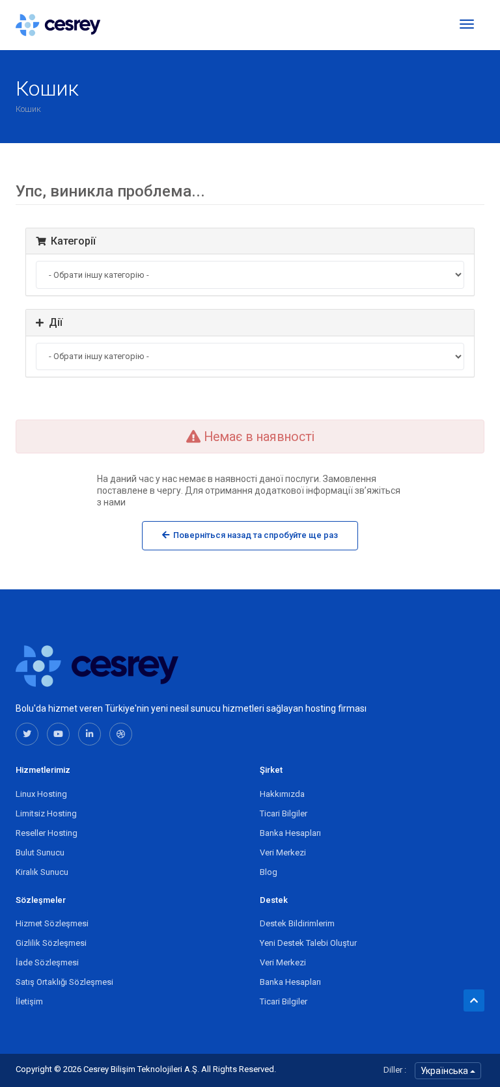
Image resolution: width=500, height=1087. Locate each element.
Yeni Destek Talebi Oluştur (308, 943)
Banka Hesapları (290, 833)
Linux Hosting (41, 794)
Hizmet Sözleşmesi (52, 923)
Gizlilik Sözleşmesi (51, 943)
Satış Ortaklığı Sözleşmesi (64, 982)
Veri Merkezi (283, 852)
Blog (268, 872)
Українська (445, 1071)
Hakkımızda (282, 794)
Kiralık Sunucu (42, 872)
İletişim (29, 1001)
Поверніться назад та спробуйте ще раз (253, 535)
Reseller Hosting (46, 833)
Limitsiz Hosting (46, 813)
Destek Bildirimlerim (297, 923)
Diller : (394, 1070)
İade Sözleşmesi (47, 962)
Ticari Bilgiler (283, 813)
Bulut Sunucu (40, 852)
